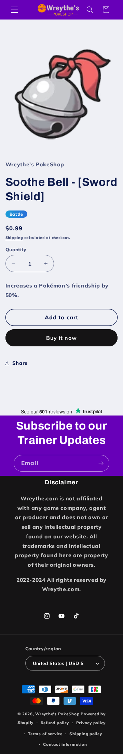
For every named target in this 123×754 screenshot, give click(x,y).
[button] (14, 9)
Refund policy (55, 722)
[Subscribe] (101, 463)
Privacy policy (91, 722)
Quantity (15, 249)
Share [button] (20, 363)
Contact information (65, 744)
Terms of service (45, 733)
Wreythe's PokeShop (57, 713)
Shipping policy (85, 733)
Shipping (14, 237)
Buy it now (61, 337)
